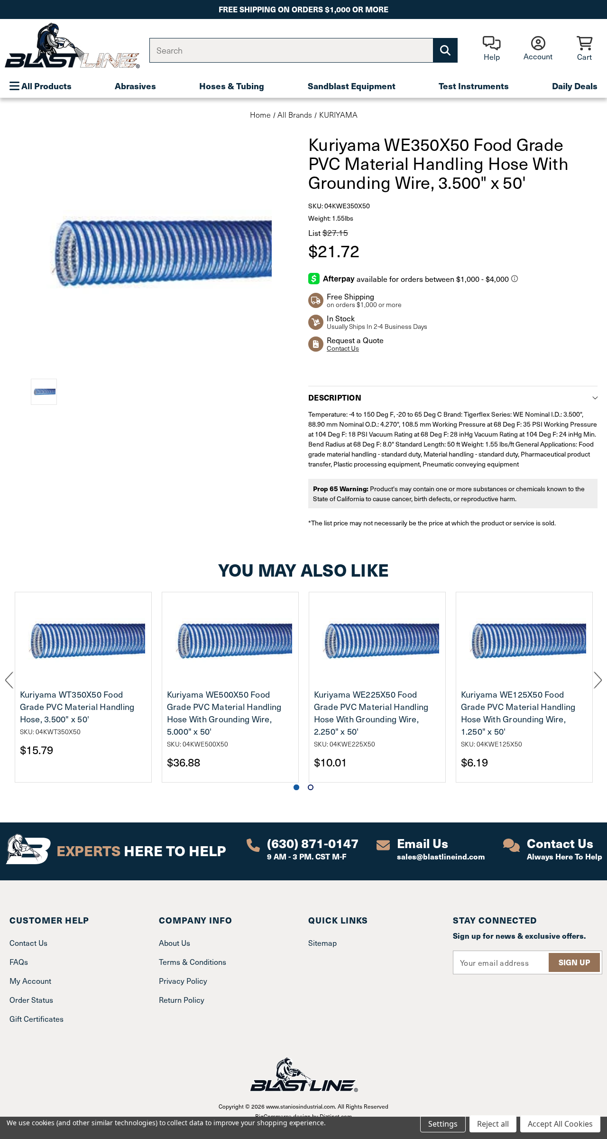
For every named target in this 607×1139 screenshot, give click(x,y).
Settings (443, 1124)
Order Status (31, 999)
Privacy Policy (183, 980)
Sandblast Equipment (351, 86)
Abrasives (135, 86)
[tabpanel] (82, 687)
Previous (9, 680)
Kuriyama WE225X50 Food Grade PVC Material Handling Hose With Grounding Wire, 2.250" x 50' (371, 713)
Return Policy (181, 999)
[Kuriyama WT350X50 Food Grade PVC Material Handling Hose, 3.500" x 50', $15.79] (83, 640)
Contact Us (343, 348)
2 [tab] (310, 787)
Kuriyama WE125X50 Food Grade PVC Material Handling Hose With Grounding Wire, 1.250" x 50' (518, 713)
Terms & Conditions (192, 961)
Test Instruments (474, 86)
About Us (174, 942)
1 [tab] (296, 787)
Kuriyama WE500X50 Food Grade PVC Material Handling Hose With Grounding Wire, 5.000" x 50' (224, 713)
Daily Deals (575, 86)
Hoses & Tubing (231, 86)
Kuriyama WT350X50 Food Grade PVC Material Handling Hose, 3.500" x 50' (77, 706)
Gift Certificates (36, 1018)
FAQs (18, 961)
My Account (30, 980)
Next (597, 680)
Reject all (493, 1124)
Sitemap (322, 942)
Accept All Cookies (560, 1124)
